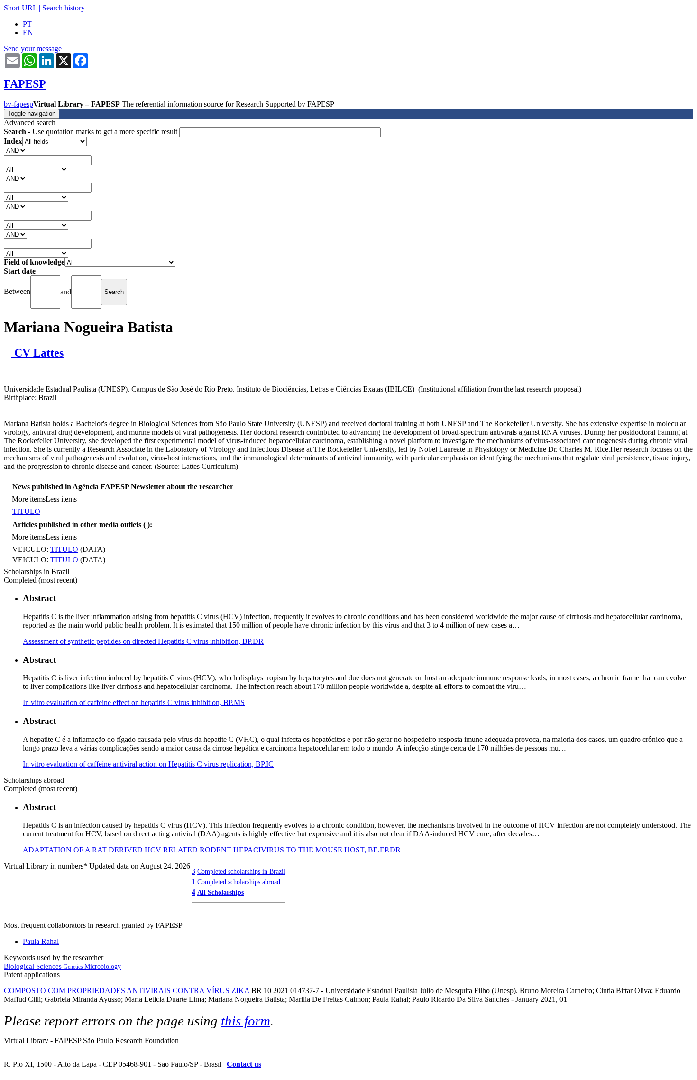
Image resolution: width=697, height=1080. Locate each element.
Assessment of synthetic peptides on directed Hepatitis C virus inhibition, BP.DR (143, 641)
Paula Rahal (41, 941)
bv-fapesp (18, 104)
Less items (61, 499)
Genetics (74, 966)
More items (29, 499)
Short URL (20, 8)
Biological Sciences (34, 966)
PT (27, 24)
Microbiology (102, 966)
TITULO (26, 511)
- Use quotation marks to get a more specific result (91, 132)
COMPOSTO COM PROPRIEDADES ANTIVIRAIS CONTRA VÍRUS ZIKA (126, 991)
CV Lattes (37, 353)
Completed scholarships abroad (238, 882)
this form (245, 1020)
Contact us (244, 1064)
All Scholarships (220, 892)
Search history (63, 8)
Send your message (33, 49)
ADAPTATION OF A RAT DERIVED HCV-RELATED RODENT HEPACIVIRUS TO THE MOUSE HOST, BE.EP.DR (212, 850)
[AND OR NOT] (15, 150)
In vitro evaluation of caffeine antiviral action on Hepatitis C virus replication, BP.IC (148, 764)
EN (28, 32)
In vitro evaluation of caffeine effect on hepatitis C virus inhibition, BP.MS (134, 702)
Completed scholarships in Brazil (241, 871)
